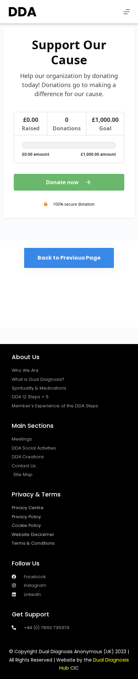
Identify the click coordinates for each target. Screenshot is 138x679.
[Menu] (127, 12)
